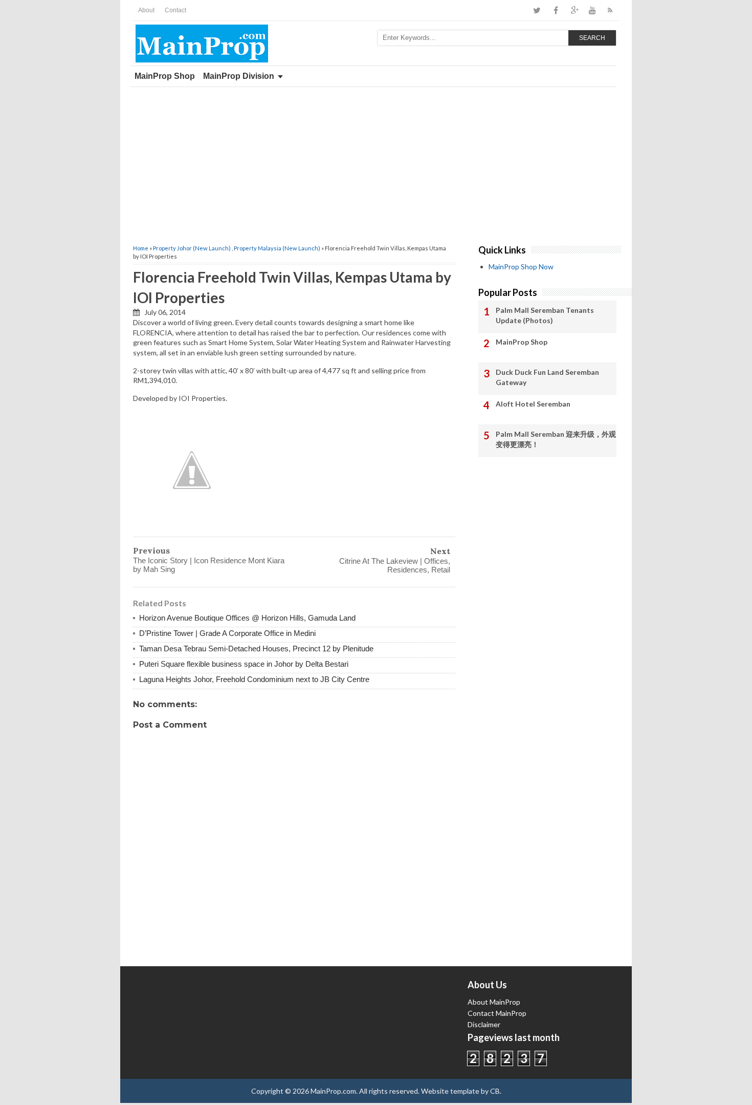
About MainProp (494, 1001)
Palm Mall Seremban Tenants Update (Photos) (545, 315)
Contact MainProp (497, 1013)
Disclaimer (484, 1024)
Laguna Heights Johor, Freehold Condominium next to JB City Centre (254, 679)
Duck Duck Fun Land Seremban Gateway (547, 377)
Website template (450, 1091)
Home (140, 248)
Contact (175, 10)
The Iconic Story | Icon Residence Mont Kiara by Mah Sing (208, 564)
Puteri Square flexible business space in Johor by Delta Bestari (243, 664)
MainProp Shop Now (521, 266)
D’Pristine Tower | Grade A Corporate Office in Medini (227, 633)
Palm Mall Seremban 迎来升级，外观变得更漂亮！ (556, 439)
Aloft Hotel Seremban (533, 403)
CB (495, 1091)
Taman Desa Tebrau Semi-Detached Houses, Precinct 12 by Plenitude (256, 648)
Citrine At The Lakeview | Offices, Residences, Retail (394, 565)
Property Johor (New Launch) (192, 248)
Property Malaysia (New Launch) (277, 248)
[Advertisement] (376, 164)
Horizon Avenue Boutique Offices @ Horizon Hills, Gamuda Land (247, 617)
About (146, 10)
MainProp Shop (165, 76)
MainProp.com (333, 1091)
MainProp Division (238, 76)
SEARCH (592, 37)
